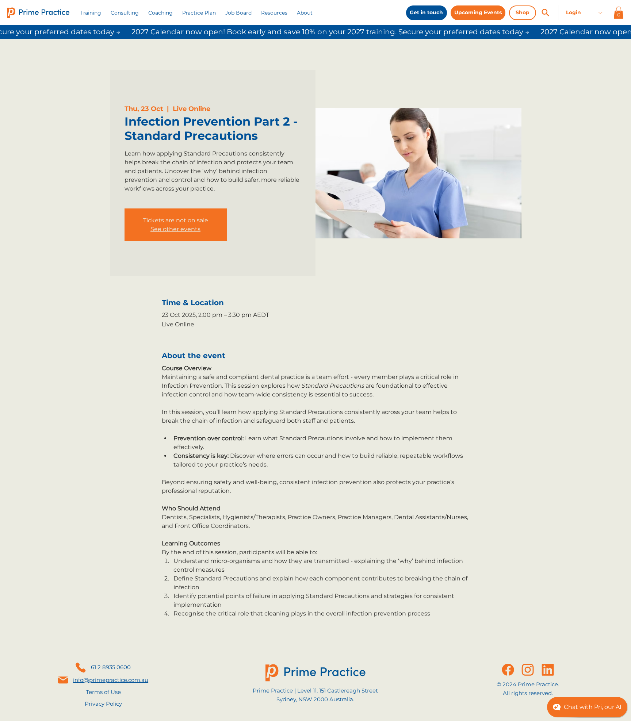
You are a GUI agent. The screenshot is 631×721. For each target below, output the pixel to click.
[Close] (545, 12)
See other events (175, 229)
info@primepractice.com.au (110, 679)
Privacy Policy (103, 703)
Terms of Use (103, 692)
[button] (274, 13)
